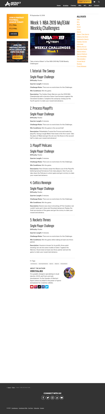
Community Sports (83, 39)
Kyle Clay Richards (43, 263)
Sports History (81, 51)
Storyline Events (82, 49)
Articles (65, 5)
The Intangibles (82, 56)
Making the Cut (81, 46)
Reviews (79, 64)
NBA (79, 5)
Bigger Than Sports (83, 34)
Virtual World (64, 263)
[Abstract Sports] (13, 3)
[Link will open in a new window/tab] (31, 286)
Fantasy (73, 5)
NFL (85, 5)
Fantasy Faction (82, 41)
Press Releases (81, 66)
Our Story (30, 408)
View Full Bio (36, 271)
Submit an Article (84, 1)
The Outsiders (81, 59)
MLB (90, 5)
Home (59, 5)
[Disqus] (52, 314)
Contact (96, 5)
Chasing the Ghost (82, 37)
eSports (57, 263)
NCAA (79, 27)
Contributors (34, 263)
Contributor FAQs (23, 408)
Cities (78, 29)
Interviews (80, 44)
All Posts (81, 16)
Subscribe (36, 408)
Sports (51, 263)
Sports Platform (82, 54)
